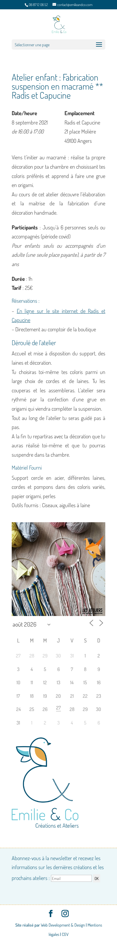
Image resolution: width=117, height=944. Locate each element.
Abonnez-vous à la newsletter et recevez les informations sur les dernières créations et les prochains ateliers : (58, 868)
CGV (65, 934)
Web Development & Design (63, 924)
